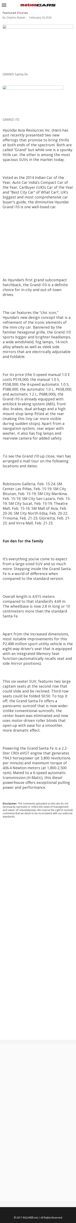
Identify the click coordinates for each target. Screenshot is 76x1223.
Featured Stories (15, 13)
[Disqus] (38, 877)
